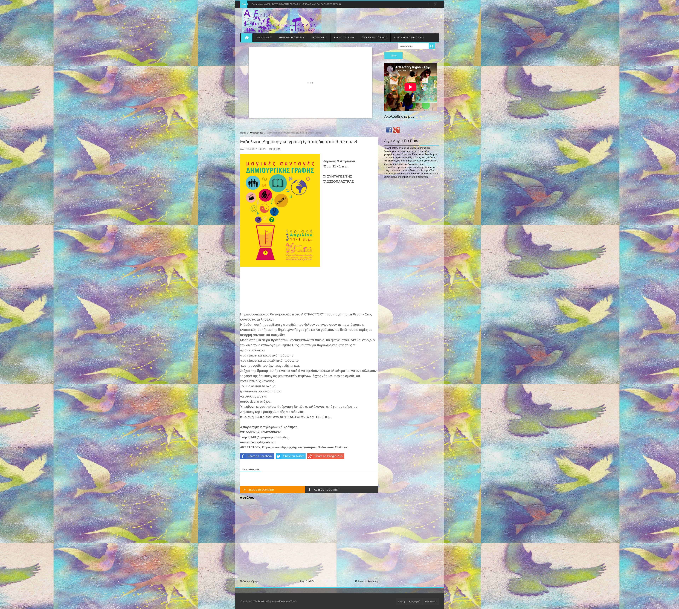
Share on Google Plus (329, 456)
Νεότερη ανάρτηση (249, 581)
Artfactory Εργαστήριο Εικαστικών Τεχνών (277, 601)
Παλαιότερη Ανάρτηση (366, 581)
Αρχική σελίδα (307, 581)
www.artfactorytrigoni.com (257, 442)
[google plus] (435, 4)
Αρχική (401, 601)
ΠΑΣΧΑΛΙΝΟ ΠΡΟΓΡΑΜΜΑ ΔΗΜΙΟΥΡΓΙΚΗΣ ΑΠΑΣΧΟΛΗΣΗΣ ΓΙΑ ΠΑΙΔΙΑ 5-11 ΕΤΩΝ (293, 4)
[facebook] (428, 4)
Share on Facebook (260, 456)
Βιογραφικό (414, 601)
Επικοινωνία (430, 601)
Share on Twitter (293, 456)
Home (243, 133)
